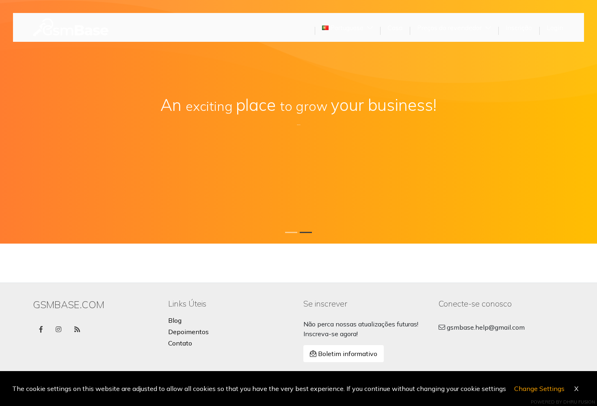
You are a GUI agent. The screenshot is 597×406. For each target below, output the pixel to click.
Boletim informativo (346, 354)
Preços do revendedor (450, 28)
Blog (175, 320)
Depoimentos (188, 332)
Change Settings (539, 388)
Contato (180, 343)
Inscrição (519, 28)
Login (555, 28)
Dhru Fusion (579, 402)
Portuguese (347, 28)
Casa (394, 28)
